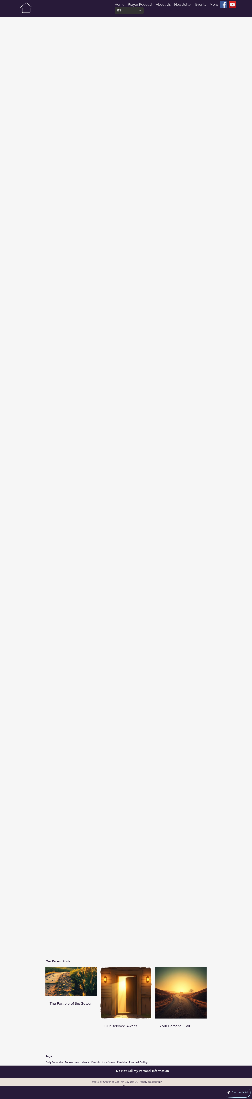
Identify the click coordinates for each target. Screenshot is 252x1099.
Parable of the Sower (103, 1062)
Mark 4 (85, 1062)
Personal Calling (138, 1062)
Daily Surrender (54, 1062)
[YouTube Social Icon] (232, 4)
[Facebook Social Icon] (223, 4)
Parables (122, 1062)
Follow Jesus (72, 1062)
